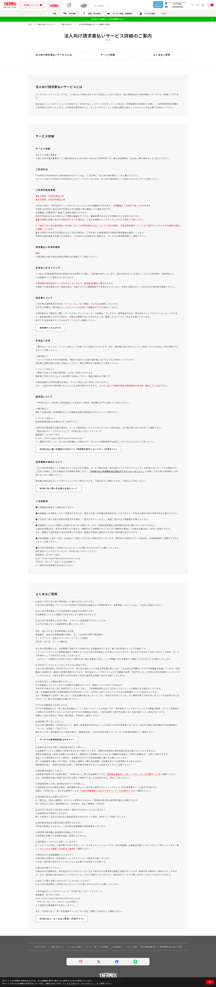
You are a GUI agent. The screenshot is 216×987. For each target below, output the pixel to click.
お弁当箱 (72, 13)
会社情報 (104, 947)
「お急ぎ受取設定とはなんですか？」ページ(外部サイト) (106, 790)
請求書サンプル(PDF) (50, 327)
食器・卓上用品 (94, 13)
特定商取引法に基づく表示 (171, 947)
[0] (208, 4)
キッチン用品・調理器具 (122, 13)
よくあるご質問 (161, 54)
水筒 (54, 13)
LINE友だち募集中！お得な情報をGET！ (108, 19)
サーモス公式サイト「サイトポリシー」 (79, 983)
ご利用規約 (117, 947)
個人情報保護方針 (148, 947)
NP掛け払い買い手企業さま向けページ (58, 488)
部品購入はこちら (31, 5)
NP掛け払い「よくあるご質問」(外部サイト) (62, 918)
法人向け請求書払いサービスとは (54, 54)
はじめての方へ (40, 947)
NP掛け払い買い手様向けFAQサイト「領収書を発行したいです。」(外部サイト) (78, 449)
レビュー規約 (131, 947)
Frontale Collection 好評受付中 (158, 4)
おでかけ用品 (150, 13)
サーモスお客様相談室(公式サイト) (57, 739)
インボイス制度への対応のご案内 (58, 848)
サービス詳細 (107, 54)
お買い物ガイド (57, 947)
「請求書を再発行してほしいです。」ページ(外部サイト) (132, 774)
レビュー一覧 (90, 947)
